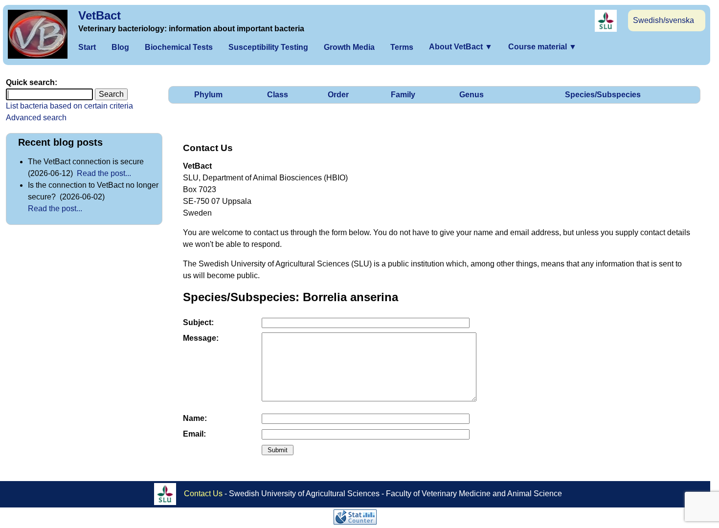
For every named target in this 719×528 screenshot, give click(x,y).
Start (87, 47)
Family (403, 94)
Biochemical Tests (179, 47)
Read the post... (104, 173)
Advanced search (36, 117)
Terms (401, 47)
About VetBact (461, 47)
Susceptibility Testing (268, 47)
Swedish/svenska (663, 20)
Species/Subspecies (603, 94)
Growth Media (349, 47)
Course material (542, 47)
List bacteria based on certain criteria (69, 106)
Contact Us (203, 493)
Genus (471, 94)
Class (277, 94)
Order (338, 94)
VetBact (99, 15)
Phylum (208, 94)
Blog (120, 47)
